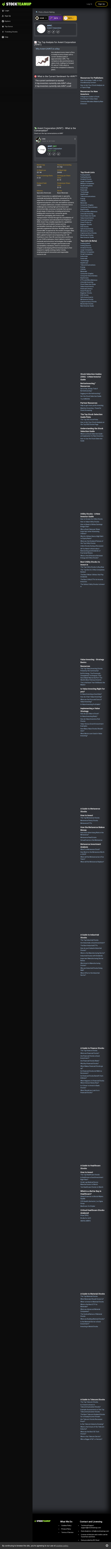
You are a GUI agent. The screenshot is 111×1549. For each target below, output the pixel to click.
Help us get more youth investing (91, 405)
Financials (83, 190)
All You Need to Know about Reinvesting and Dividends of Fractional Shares (90, 551)
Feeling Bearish (85, 177)
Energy (82, 198)
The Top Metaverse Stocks (90, 818)
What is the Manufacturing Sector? (92, 953)
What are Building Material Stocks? (92, 1319)
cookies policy (62, 1545)
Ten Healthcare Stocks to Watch (91, 1187)
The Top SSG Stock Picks (89, 419)
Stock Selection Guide (88, 216)
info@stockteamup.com (100, 1531)
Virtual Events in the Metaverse (91, 840)
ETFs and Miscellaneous (88, 211)
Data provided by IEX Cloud (90, 1540)
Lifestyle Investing (86, 214)
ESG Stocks (84, 226)
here (87, 1537)
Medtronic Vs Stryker (87, 1206)
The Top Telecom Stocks (89, 1402)
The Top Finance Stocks (88, 1050)
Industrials (84, 188)
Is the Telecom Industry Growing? (92, 1424)
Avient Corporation (54, 28)
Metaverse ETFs (86, 823)
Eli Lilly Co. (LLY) (85, 1218)
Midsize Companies (87, 183)
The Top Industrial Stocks (89, 940)
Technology (84, 192)
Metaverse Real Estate (88, 837)
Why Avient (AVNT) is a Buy (48, 49)
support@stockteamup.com (91, 1528)
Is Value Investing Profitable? (90, 704)
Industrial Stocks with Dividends (91, 956)
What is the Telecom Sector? (90, 1436)
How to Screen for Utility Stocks (91, 519)
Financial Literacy (86, 220)
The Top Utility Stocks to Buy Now (92, 567)
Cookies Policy (66, 1525)
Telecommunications (87, 196)
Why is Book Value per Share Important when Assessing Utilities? (90, 531)
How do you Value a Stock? (89, 713)
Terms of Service (67, 1532)
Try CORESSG (85, 399)
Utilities (83, 201)
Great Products (85, 222)
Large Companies (86, 181)
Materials (83, 203)
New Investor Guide (87, 237)
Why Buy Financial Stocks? (89, 1063)
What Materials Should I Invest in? (92, 1299)
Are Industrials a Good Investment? (92, 943)
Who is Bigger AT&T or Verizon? (91, 1439)
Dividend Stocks (86, 179)
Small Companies (86, 186)
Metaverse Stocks (86, 231)
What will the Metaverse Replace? (92, 862)
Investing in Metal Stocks (89, 1326)
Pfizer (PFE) (84, 1215)
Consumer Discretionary (88, 207)
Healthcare (84, 194)
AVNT (49, 26)
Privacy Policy (66, 1529)
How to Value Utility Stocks (89, 522)
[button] (16, 10)
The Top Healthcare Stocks (90, 1175)
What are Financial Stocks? (89, 1053)
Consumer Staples (86, 205)
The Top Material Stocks (89, 1296)
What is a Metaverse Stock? (90, 849)
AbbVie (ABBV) (85, 1221)
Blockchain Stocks (86, 235)
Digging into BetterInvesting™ (90, 393)
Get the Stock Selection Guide (90, 396)
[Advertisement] (55, 110)
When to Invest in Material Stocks (92, 1302)
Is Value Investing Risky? (88, 716)
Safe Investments (86, 229)
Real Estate (84, 209)
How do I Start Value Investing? (91, 697)
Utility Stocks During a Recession (91, 546)
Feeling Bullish (85, 175)
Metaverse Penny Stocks (89, 820)
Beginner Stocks (86, 224)
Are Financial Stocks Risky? (89, 1061)
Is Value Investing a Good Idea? (91, 694)
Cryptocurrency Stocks (88, 233)
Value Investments (87, 218)
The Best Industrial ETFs (89, 945)
